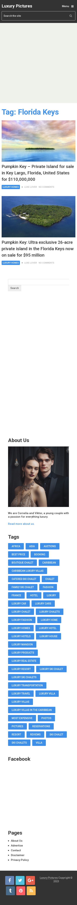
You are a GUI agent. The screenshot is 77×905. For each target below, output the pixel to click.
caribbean (49, 562)
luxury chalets (49, 611)
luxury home (49, 620)
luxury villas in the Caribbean (32, 710)
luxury (51, 595)
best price (18, 554)
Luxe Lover (30, 187)
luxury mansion (22, 644)
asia (32, 546)
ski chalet (56, 734)
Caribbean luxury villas (28, 570)
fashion (48, 587)
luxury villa (47, 693)
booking (39, 554)
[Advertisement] (38, 63)
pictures (17, 726)
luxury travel (21, 693)
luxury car (19, 603)
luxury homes (21, 628)
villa (39, 742)
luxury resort (21, 669)
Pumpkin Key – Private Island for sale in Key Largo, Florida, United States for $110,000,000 (38, 173)
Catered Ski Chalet (24, 579)
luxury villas (20, 701)
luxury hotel (47, 628)
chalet (49, 579)
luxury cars (43, 603)
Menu (65, 6)
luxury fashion (22, 620)
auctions (50, 546)
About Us (16, 840)
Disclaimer (18, 855)
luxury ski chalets (24, 677)
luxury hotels (21, 636)
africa (16, 546)
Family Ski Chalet (23, 587)
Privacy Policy (20, 860)
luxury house (48, 636)
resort (16, 734)
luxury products (23, 652)
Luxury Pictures (17, 6)
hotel (34, 595)
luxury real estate (24, 660)
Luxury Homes (11, 187)
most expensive (22, 718)
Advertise (17, 845)
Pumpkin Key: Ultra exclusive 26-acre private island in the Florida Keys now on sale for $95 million (38, 249)
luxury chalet (21, 611)
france (16, 595)
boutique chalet (22, 562)
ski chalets (19, 742)
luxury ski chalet (51, 669)
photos (46, 718)
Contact (16, 850)
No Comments (46, 187)
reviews (35, 734)
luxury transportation (27, 685)
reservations (41, 726)
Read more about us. (21, 523)
